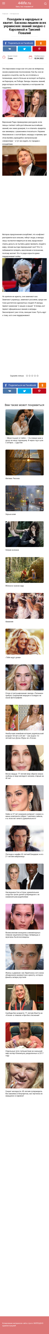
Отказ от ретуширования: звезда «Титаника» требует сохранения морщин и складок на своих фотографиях (24, 695)
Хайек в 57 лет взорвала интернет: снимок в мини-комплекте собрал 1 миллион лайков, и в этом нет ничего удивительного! (24, 816)
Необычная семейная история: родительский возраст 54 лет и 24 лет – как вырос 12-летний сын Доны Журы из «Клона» (24, 735)
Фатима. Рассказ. (12, 478)
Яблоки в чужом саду (14, 586)
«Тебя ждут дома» (13, 657)
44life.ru (24, 3)
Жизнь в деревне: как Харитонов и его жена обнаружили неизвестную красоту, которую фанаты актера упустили (24, 975)
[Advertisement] (24, 204)
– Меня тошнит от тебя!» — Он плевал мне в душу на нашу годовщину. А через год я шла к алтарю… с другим (24, 440)
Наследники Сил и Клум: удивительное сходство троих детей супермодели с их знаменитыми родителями (22, 894)
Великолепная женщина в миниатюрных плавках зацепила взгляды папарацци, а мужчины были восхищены (22, 934)
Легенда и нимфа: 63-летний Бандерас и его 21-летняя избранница (24, 855)
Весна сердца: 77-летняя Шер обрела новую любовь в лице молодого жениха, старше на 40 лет (24, 776)
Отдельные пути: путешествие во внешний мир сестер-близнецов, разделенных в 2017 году (24, 1053)
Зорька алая (10, 514)
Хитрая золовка (12, 550)
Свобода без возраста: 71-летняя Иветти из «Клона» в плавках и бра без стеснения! (24, 1014)
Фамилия (9, 622)
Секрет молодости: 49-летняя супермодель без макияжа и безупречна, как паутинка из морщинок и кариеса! (24, 1093)
